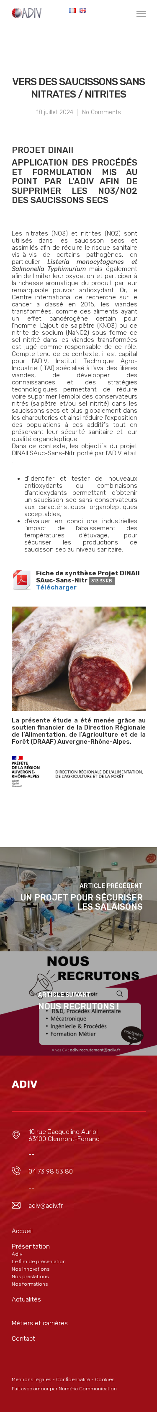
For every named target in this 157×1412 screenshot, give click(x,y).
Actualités (26, 1299)
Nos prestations (30, 1276)
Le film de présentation (39, 1261)
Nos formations (30, 1284)
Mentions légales (31, 1379)
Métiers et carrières (40, 1323)
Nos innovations (30, 1269)
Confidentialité (73, 1379)
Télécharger (56, 587)
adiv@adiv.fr (45, 1205)
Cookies (104, 1379)
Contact (23, 1338)
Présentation (31, 1246)
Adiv (17, 1254)
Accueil (22, 1231)
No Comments (101, 112)
